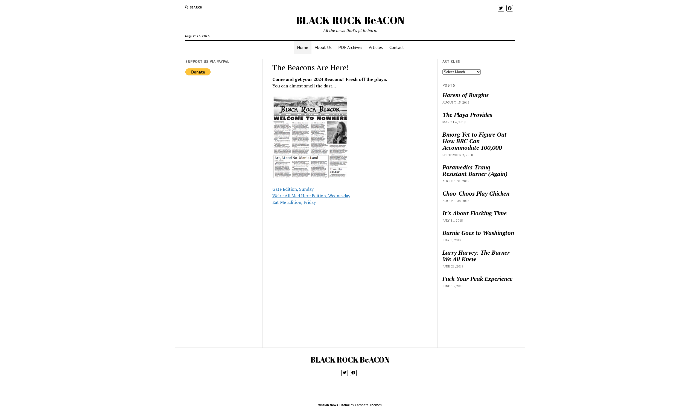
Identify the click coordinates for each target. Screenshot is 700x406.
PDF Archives (350, 47)
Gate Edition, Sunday (293, 189)
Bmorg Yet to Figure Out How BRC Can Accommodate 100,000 (474, 141)
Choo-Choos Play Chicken (475, 193)
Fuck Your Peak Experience (477, 278)
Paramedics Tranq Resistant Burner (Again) (475, 170)
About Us (323, 47)
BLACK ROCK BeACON (350, 20)
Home (302, 47)
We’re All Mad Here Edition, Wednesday (311, 196)
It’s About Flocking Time (474, 213)
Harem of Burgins (465, 95)
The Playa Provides (467, 114)
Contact (396, 47)
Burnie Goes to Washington (478, 233)
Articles (376, 47)
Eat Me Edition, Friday (294, 202)
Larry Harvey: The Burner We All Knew (476, 255)
